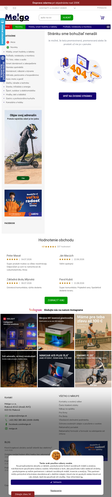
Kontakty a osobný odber (52, 8)
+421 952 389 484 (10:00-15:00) (23, 418)
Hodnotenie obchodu (54, 240)
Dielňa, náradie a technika (16, 83)
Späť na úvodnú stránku (76, 96)
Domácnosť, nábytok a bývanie (19, 71)
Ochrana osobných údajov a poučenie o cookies (79, 422)
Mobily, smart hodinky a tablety (19, 51)
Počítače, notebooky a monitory (19, 55)
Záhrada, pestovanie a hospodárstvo (21, 75)
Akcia (11, 42)
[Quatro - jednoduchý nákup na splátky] (22, 203)
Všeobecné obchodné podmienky (73, 418)
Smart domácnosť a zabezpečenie (20, 63)
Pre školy (62, 414)
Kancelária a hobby (13, 102)
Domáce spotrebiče (13, 67)
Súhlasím (56, 482)
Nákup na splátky (66, 407)
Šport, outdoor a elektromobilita (19, 90)
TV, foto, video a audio (15, 59)
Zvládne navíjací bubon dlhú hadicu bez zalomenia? (26, 453)
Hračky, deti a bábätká (15, 94)
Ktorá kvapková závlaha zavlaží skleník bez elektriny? (27, 446)
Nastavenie (55, 490)
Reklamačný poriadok (67, 425)
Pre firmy (62, 411)
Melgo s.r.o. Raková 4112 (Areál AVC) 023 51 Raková (16, 405)
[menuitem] (5, 27)
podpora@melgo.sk (17, 414)
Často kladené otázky (67, 403)
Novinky (12, 47)
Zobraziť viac (55, 300)
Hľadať (66, 17)
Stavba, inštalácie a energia (17, 86)
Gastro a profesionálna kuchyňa (19, 98)
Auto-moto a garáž (13, 79)
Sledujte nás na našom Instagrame (62, 310)
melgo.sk (12, 427)
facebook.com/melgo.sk (19, 422)
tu (81, 477)
